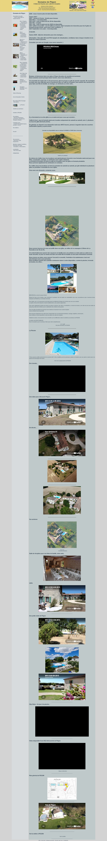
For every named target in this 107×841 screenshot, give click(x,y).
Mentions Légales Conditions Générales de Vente (19, 145)
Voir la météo (63, 836)
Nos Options (16, 127)
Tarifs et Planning (17, 93)
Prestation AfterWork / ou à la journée (23, 88)
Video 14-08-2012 (63, 771)
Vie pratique (16, 116)
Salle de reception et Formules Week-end (23, 81)
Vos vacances (16, 139)
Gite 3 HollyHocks (22, 53)
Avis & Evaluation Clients (18, 97)
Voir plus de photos (62, 550)
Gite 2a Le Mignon (22, 40)
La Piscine (22, 104)
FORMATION (16, 153)
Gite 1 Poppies (23, 21)
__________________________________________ (62, 801)
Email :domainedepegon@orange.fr (47, 8)
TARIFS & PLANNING (63, 155)
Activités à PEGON (17, 112)
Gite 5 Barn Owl (23, 73)
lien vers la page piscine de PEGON (63, 360)
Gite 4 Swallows (23, 62)
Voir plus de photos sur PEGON (63, 325)
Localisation (16, 149)
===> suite (62, 324)
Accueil (14, 131)
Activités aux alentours (18, 108)
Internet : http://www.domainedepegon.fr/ (47, 9)
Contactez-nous (16, 122)
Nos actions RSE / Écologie (19, 100)
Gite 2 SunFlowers (22, 33)
